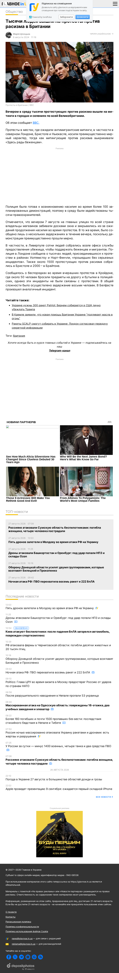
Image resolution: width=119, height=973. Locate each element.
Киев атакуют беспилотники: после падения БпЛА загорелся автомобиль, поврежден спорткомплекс (58, 632)
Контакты (10, 917)
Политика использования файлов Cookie (27, 931)
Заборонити (66, 16)
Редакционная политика (18, 921)
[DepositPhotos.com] (21, 967)
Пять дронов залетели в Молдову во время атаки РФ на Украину (50, 606)
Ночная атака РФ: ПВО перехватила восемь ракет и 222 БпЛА (48, 671)
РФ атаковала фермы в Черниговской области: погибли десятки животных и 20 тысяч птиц (58, 645)
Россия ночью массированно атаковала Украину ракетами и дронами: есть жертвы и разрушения (57, 733)
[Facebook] (8, 957)
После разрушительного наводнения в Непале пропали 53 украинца (52, 694)
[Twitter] (15, 957)
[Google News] (34, 957)
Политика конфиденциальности (22, 926)
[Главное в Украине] (16, 4)
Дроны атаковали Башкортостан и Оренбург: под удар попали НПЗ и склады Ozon (58, 618)
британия (19, 335)
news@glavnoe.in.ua (22, 938)
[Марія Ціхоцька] (9, 37)
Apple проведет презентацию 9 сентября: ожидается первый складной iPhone (59, 787)
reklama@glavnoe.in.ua (23, 944)
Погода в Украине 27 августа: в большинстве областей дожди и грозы (54, 777)
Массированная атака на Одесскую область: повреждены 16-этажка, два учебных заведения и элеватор (57, 706)
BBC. (36, 123)
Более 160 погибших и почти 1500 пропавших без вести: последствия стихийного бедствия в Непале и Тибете (53, 719)
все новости (103, 796)
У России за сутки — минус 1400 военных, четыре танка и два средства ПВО (58, 744)
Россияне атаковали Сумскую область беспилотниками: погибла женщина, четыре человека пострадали (59, 760)
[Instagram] (27, 957)
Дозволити (82, 16)
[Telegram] (21, 957)
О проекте (11, 912)
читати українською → (101, 33)
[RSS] (40, 957)
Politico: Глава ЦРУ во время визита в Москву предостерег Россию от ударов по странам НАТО (58, 682)
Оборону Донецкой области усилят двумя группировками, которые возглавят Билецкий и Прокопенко (59, 659)
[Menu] (115, 3)
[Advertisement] (59, 176)
